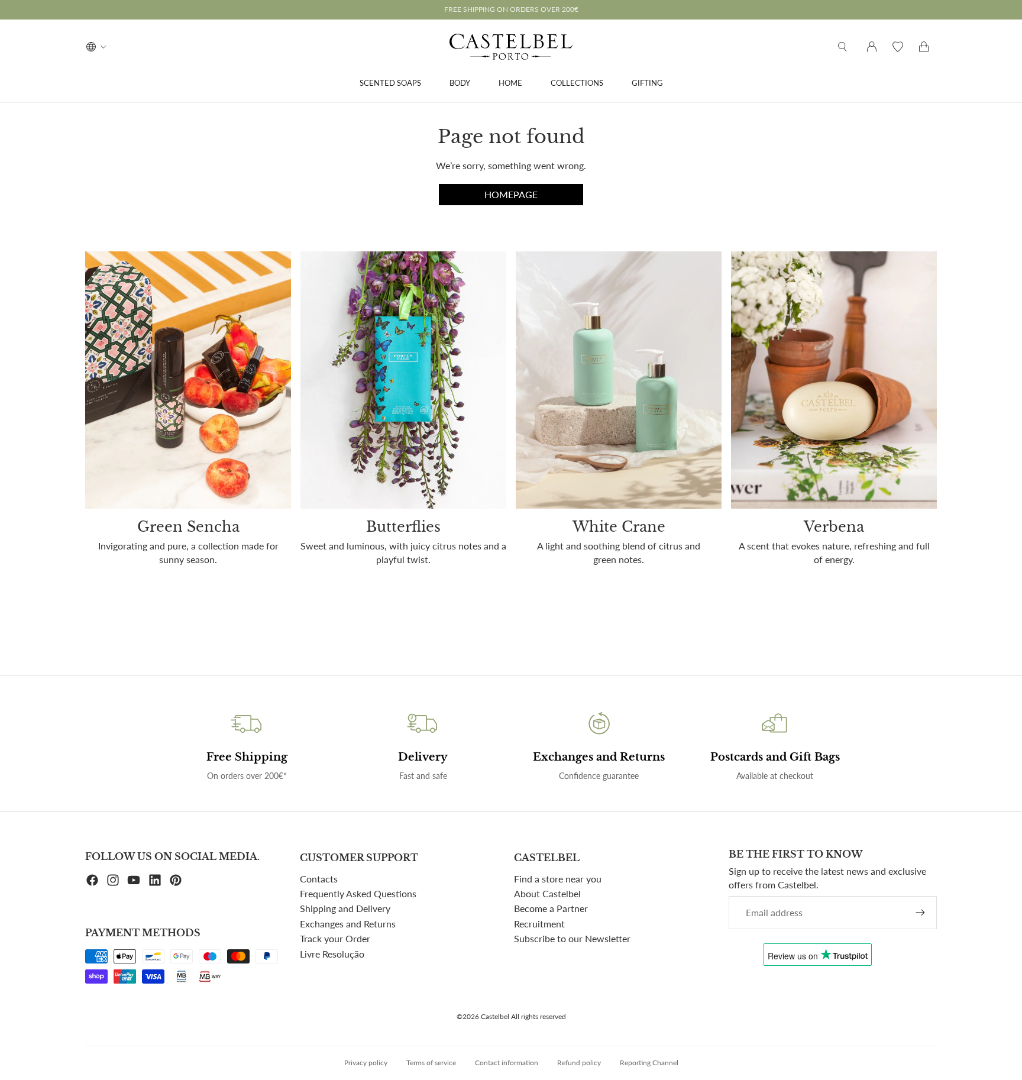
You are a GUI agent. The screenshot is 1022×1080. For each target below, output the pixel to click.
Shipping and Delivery (345, 908)
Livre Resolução (332, 953)
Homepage (511, 194)
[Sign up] (920, 912)
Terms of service (431, 1062)
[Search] (842, 47)
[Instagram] (113, 880)
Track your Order (335, 938)
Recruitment (539, 923)
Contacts (319, 878)
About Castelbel (547, 893)
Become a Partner (551, 908)
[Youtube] (134, 880)
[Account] (872, 47)
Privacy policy (365, 1062)
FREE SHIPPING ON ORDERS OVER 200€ (511, 9)
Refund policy (579, 1062)
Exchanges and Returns (348, 923)
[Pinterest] (176, 880)
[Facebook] (92, 880)
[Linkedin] (155, 880)
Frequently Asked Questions (358, 893)
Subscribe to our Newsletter (572, 938)
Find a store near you (557, 878)
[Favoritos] (898, 47)
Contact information (506, 1062)
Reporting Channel (649, 1062)
